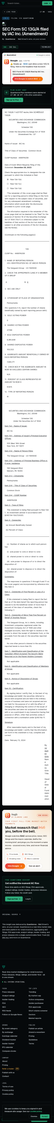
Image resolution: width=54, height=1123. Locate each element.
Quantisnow (28, 18)
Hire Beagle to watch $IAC (26, 79)
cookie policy (36, 1111)
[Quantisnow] (3, 3)
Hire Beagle (13, 866)
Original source (10, 914)
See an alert (34, 866)
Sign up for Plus (12, 100)
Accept (45, 1116)
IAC (10, 47)
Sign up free (12, 899)
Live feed (11, 12)
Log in (28, 899)
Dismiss (34, 1116)
